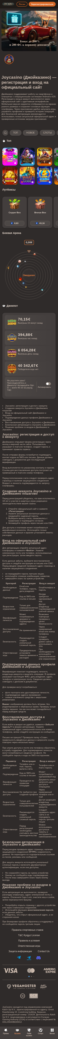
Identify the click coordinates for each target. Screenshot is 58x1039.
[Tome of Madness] (27, 157)
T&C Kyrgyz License (29, 935)
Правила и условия (29, 940)
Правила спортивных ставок (27, 930)
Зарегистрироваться (42, 4)
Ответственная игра (29, 946)
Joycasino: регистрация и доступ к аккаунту (26, 406)
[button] (29, 133)
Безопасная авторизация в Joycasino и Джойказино (30, 425)
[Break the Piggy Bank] (10, 176)
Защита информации (20, 951)
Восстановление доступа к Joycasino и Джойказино (30, 422)
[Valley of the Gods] (27, 176)
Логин (22, 4)
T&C (9, 390)
